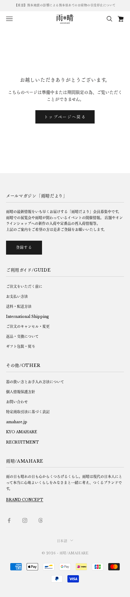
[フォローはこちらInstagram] (25, 520)
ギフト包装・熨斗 (20, 346)
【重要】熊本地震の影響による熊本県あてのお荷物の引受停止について (65, 5)
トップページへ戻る (65, 117)
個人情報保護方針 (20, 392)
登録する (24, 247)
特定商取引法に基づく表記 (28, 412)
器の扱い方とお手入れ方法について (35, 382)
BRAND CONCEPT (24, 499)
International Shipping (27, 316)
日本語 (62, 541)
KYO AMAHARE (21, 432)
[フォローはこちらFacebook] (9, 520)
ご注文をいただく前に (24, 286)
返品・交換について (22, 336)
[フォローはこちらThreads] (40, 520)
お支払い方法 (17, 296)
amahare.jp (16, 422)
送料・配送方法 (18, 306)
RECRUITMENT (22, 442)
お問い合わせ (17, 402)
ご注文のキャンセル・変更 (28, 326)
